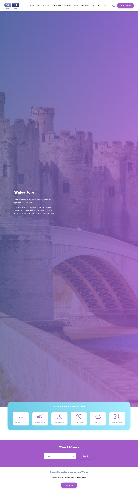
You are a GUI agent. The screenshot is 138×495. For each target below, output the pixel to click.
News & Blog (85, 5)
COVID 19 (95, 5)
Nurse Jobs (57, 5)
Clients (75, 5)
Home (32, 5)
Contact (105, 5)
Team (48, 5)
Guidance (67, 5)
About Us (40, 5)
